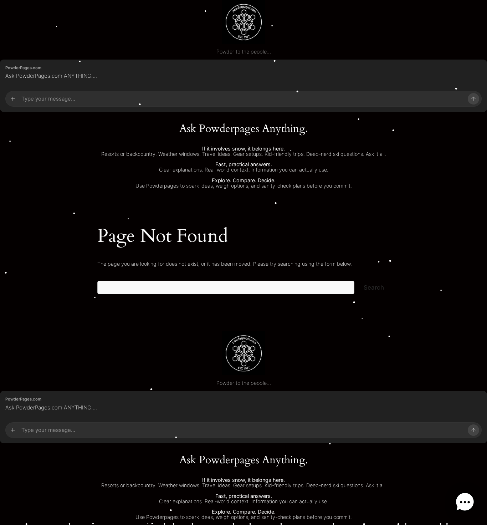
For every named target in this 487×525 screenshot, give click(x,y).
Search (374, 287)
